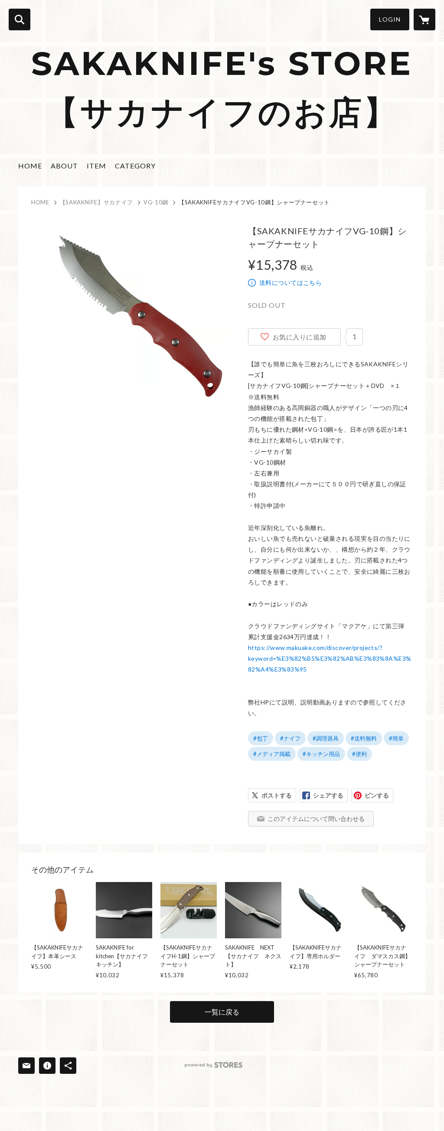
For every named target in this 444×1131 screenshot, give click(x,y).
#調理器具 (326, 738)
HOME (30, 166)
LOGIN (390, 19)
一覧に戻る (222, 1012)
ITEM (96, 166)
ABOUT (64, 166)
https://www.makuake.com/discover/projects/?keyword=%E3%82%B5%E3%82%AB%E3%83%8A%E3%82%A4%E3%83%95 (329, 658)
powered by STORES (213, 1065)
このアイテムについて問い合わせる (316, 818)
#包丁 (260, 738)
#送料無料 (364, 738)
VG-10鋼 (156, 202)
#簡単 (396, 738)
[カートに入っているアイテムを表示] (424, 19)
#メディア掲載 (272, 753)
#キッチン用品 (321, 753)
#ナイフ (290, 738)
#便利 (359, 753)
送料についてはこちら (290, 282)
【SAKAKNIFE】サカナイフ (96, 202)
